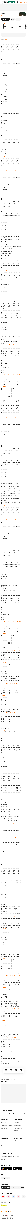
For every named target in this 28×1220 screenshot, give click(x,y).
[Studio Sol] (6, 1211)
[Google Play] (6, 1168)
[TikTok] (18, 1196)
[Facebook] (13, 1196)
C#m (5, 39)
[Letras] (4, 1205)
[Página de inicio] (4, 2)
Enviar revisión (4, 1081)
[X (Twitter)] (24, 1196)
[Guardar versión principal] (8, 19)
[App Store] (17, 1168)
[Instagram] (8, 1196)
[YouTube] (3, 1196)
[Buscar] (17, 2)
